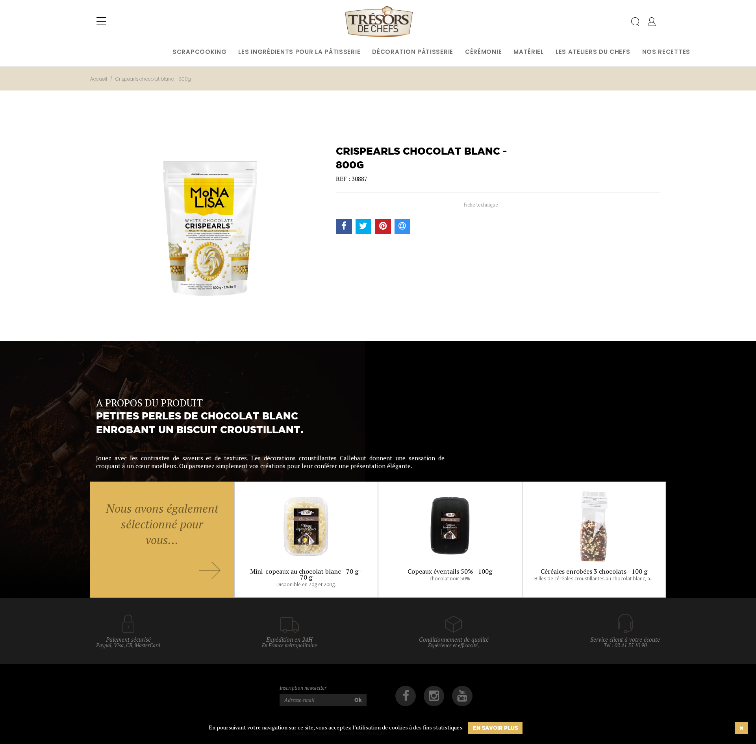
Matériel (528, 52)
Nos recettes (666, 52)
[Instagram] (434, 696)
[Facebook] (405, 696)
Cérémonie (483, 52)
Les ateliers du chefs (593, 52)
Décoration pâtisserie (412, 52)
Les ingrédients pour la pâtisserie (299, 52)
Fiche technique (480, 204)
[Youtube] (462, 696)
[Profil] (652, 23)
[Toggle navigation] (101, 21)
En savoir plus (495, 728)
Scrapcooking (199, 52)
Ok (358, 700)
